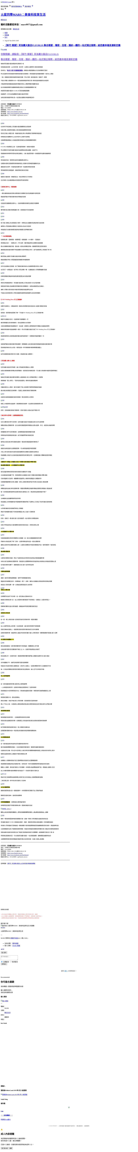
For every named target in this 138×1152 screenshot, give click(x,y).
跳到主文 (4, 20)
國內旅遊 (15, 943)
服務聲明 (86, 1126)
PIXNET (55, 1126)
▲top (2, 949)
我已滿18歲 (5, 1148)
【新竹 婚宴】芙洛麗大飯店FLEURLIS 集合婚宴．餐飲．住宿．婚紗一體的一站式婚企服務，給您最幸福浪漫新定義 (62, 45)
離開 (11, 1148)
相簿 (6, 33)
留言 (16, 938)
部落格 (7, 35)
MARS (3, 927)
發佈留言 (4, 964)
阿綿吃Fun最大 (6, 1119)
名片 (6, 37)
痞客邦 (12, 938)
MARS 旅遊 (16, 945)
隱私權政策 (80, 1126)
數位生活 (16, 29)
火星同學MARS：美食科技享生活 (23, 14)
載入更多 (4, 952)
